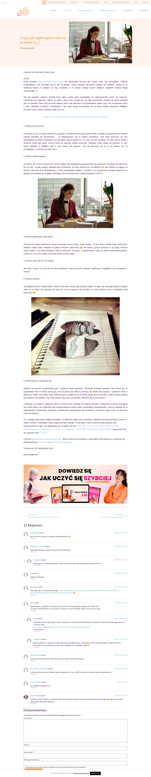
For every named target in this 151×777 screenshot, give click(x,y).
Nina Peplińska (35, 696)
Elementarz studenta (91, 2)
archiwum (143, 10)
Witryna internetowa (31, 760)
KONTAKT (145, 2)
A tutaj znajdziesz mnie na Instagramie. (55, 442)
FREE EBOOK (74, 2)
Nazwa (27, 745)
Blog (135, 2)
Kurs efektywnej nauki (57, 2)
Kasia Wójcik (35, 533)
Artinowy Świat (36, 682)
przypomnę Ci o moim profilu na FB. (47, 439)
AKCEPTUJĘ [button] (95, 773)
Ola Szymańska (35, 655)
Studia (67, 10)
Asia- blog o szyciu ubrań (39, 669)
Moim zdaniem (84, 10)
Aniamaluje (34, 587)
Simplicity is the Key (37, 546)
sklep (105, 2)
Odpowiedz (33, 538)
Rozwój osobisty (107, 10)
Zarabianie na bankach (120, 2)
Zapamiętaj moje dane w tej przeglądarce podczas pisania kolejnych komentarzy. (55, 767)
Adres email (29, 752)
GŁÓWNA (53, 10)
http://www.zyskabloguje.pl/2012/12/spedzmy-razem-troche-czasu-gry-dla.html (61, 627)
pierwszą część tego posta (50, 81)
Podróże (128, 10)
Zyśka (32, 603)
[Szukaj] (44, 2)
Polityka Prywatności (81, 773)
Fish (31, 573)
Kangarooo (37, 560)
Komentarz (28, 718)
